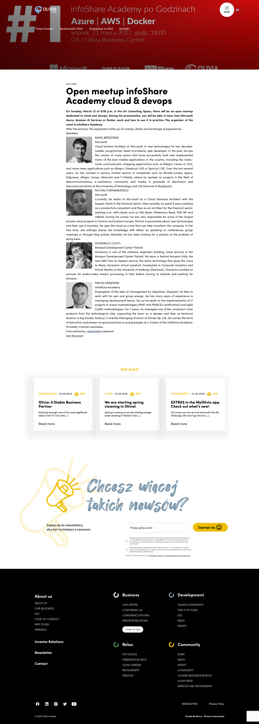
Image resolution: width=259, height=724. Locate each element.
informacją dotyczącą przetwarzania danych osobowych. (170, 555)
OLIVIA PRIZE (185, 681)
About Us (41, 603)
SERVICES (127, 675)
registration (94, 331)
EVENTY (182, 665)
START (181, 654)
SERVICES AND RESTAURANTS (195, 686)
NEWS (181, 659)
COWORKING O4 (132, 610)
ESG (37, 613)
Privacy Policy (216, 703)
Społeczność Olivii (71, 28)
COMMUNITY (186, 670)
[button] (227, 9)
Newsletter (43, 652)
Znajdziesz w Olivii (101, 28)
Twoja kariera (44, 28)
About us (43, 596)
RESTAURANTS (130, 670)
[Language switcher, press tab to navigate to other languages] (239, 9)
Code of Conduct (47, 619)
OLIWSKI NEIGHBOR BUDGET (195, 675)
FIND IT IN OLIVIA (188, 610)
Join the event (74, 335)
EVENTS (182, 626)
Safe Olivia (42, 624)
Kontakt (124, 28)
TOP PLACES (129, 654)
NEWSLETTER (189, 703)
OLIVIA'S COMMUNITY (191, 604)
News (181, 620)
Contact (41, 663)
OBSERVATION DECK (134, 659)
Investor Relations (49, 641)
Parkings (41, 629)
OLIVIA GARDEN (131, 665)
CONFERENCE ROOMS (135, 615)
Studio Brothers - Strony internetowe (205, 716)
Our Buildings (44, 608)
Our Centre (130, 604)
